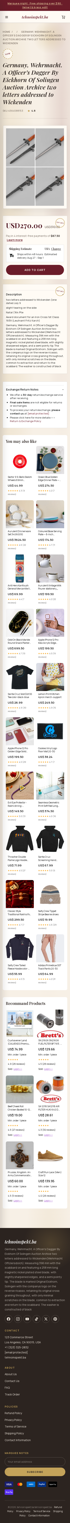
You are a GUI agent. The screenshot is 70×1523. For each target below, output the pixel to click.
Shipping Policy (14, 1433)
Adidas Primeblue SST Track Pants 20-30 (49, 967)
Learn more (15, 240)
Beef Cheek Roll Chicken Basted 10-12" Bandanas (19, 1108)
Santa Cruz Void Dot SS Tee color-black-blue (20, 696)
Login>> (18, 1069)
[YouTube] (27, 1319)
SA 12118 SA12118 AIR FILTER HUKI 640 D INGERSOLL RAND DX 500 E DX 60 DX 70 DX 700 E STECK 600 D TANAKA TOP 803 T (50, 1108)
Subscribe (35, 1472)
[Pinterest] (55, 1319)
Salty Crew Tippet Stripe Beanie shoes (48, 913)
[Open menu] (6, 17)
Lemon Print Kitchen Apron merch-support (49, 696)
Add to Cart (35, 270)
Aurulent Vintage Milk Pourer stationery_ (49, 587)
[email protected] (38, 413)
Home (6, 31)
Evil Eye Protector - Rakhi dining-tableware (17, 804)
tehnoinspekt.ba (35, 16)
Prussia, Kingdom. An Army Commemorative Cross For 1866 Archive (20, 1174)
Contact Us (12, 1381)
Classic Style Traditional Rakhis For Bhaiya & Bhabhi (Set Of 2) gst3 (19, 913)
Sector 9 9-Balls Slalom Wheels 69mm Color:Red (20, 479)
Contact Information (18, 1440)
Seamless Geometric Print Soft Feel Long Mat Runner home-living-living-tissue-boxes (48, 804)
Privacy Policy (13, 1420)
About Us (11, 1374)
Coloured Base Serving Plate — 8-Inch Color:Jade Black (50, 533)
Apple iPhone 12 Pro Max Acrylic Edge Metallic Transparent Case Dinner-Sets (49, 641)
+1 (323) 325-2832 (17, 1347)
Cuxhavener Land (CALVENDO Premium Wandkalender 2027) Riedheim (19, 1042)
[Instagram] (18, 1319)
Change (56, 249)
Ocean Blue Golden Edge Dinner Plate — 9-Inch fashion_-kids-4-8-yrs (50, 479)
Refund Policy (13, 1413)
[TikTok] (36, 1319)
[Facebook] (8, 1319)
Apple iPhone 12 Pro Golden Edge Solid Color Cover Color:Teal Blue (19, 750)
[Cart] (63, 17)
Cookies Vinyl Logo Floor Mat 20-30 (47, 750)
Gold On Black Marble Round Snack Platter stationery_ (19, 641)
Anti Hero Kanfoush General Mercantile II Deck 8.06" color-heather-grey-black (19, 587)
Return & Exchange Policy (25, 421)
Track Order (12, 1394)
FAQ (7, 1387)
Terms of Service (15, 1426)
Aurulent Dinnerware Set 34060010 (19, 533)
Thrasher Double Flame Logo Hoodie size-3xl (17, 858)
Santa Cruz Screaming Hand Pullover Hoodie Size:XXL (47, 858)
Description (14, 294)
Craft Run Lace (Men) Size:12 (50, 1174)
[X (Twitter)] (46, 1319)
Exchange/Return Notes (22, 389)
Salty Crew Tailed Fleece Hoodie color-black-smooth (18, 967)
